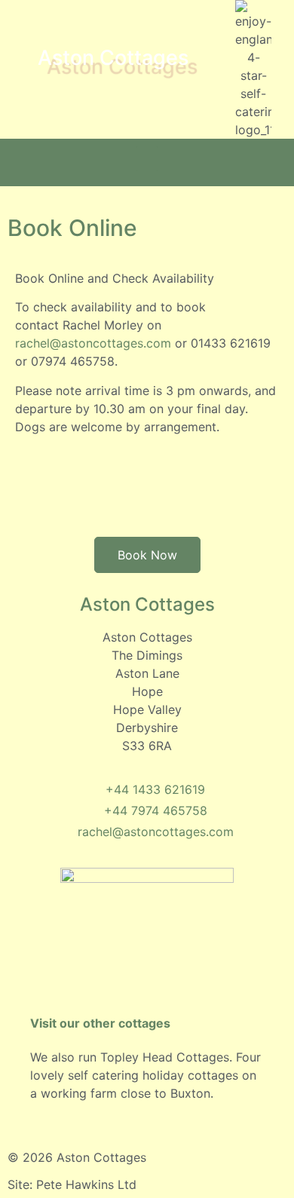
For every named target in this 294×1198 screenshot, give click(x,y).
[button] (147, 158)
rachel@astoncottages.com (93, 343)
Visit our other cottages (100, 1023)
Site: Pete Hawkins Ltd (72, 1184)
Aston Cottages (113, 57)
